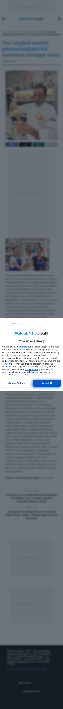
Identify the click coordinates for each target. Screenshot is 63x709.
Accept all (46, 383)
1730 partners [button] (20, 346)
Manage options (16, 383)
